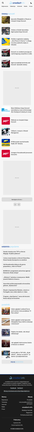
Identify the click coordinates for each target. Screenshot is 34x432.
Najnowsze (5, 6)
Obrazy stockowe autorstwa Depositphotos (17, 391)
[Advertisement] (17, 88)
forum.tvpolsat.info (17, 425)
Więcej (17, 362)
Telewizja (12, 6)
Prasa (31, 6)
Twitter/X (20, 388)
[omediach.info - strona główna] (17, 3)
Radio (25, 6)
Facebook (13, 388)
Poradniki (29, 400)
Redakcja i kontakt (27, 410)
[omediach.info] (17, 378)
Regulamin (29, 412)
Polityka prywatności (26, 415)
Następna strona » (17, 199)
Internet (19, 6)
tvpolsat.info (17, 423)
